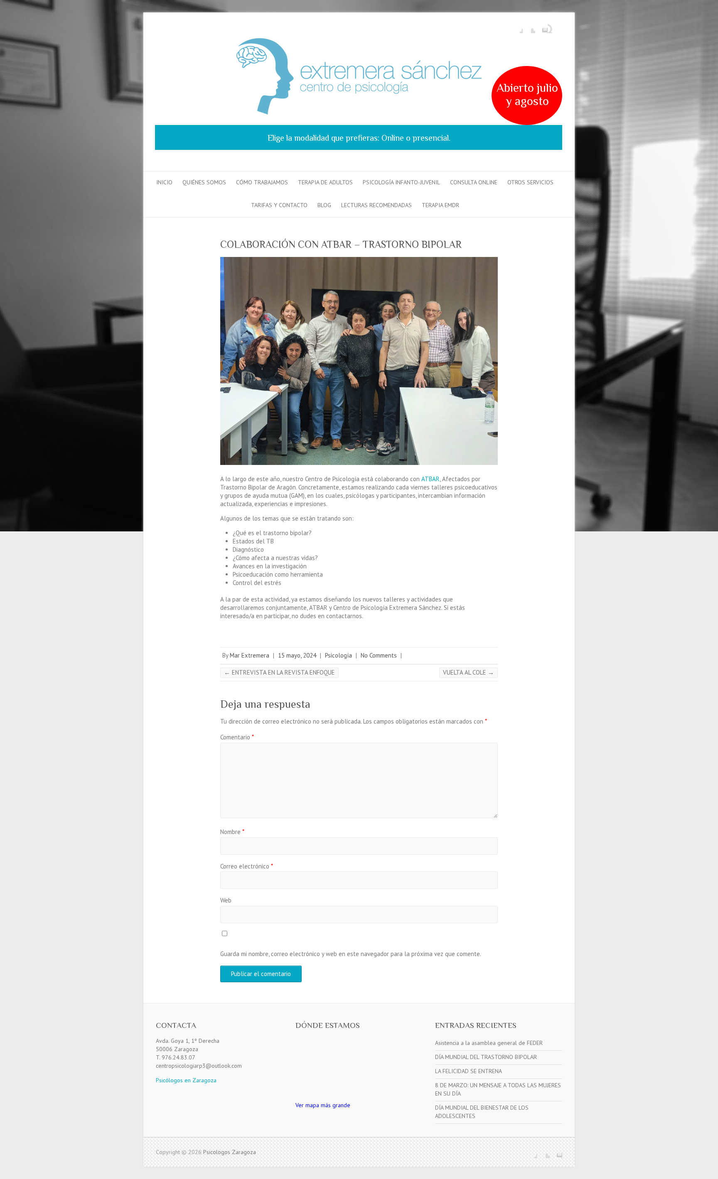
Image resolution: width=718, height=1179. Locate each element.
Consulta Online (473, 182)
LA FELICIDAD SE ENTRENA (468, 1071)
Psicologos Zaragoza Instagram (541, 27)
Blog (324, 205)
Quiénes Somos (204, 182)
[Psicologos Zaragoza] (359, 78)
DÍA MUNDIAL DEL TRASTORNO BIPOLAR (486, 1057)
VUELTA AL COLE (468, 672)
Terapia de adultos (325, 182)
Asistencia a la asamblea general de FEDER (489, 1043)
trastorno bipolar (286, 533)
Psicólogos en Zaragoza (186, 1080)
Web (225, 900)
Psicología (338, 655)
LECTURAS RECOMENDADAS (376, 205)
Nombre (232, 832)
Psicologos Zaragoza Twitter (529, 27)
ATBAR (430, 479)
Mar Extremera (249, 655)
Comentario (237, 737)
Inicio (164, 182)
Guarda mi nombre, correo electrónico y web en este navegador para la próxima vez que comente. (350, 954)
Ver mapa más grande (322, 1105)
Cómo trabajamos (262, 182)
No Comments (379, 655)
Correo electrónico (246, 866)
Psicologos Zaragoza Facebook (516, 27)
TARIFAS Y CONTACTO (279, 205)
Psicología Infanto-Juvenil (401, 182)
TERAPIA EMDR (440, 205)
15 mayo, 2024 (297, 655)
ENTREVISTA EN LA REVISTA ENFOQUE (279, 672)
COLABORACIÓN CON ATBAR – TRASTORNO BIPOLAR (341, 244)
